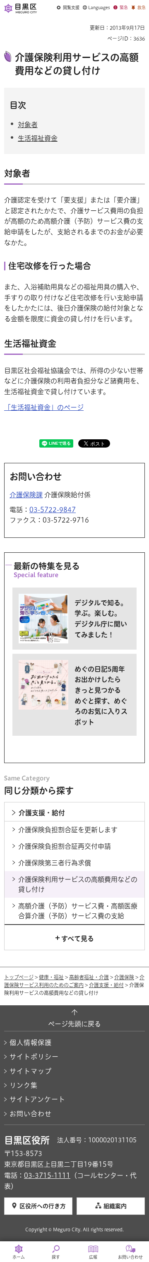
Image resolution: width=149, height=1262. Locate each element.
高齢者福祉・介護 (89, 977)
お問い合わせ (31, 1113)
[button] (68, 8)
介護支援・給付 (106, 985)
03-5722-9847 (52, 509)
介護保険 (124, 977)
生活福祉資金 (38, 138)
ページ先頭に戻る (74, 1024)
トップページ (19, 977)
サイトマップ (31, 1071)
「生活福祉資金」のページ (44, 407)
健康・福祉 (51, 977)
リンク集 (24, 1085)
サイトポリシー (34, 1056)
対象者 (28, 124)
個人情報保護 (31, 1042)
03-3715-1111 (47, 1175)
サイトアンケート (37, 1099)
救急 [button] (141, 7)
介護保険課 (26, 494)
